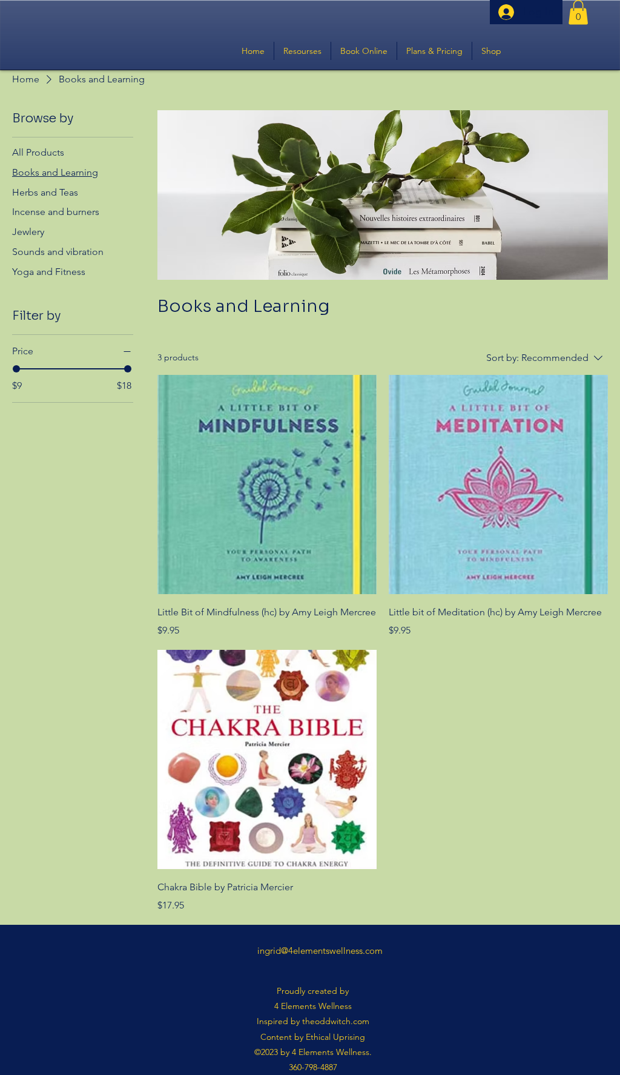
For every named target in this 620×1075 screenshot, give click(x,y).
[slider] (16, 369)
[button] (578, 12)
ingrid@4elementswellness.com (320, 950)
